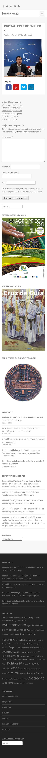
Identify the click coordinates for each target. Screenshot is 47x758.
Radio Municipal (24, 669)
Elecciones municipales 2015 (32, 647)
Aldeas (36, 618)
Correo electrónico (10, 173)
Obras (35, 652)
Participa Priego (10, 655)
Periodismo (26, 659)
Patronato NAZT (25, 656)
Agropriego (29, 617)
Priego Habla (7, 702)
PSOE (15, 668)
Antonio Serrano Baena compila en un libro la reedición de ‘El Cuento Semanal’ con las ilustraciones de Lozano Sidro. (21, 484)
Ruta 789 (13, 673)
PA (39, 652)
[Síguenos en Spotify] (18, 7)
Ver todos (6, 729)
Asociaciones (21, 620)
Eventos (7, 651)
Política (13, 663)
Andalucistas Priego (9, 620)
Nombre (6, 167)
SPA (3, 683)
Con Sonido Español (10, 724)
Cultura (19, 639)
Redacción (29, 35)
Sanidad (23, 673)
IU (32, 652)
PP (20, 663)
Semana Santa (34, 673)
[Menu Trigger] (42, 14)
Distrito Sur (6, 707)
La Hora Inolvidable (10, 696)
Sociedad (37, 678)
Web (4, 182)
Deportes (14, 647)
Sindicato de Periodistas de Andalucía (15, 679)
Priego (25, 664)
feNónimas (26, 652)
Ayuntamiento (14, 624)
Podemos (33, 659)
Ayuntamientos (33, 630)
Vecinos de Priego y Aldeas (23, 683)
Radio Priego (11, 13)
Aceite (5, 617)
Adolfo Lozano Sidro (15, 618)
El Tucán (5, 713)
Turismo (9, 682)
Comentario (7, 137)
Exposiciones (18, 652)
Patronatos (17, 659)
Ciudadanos (15, 634)
